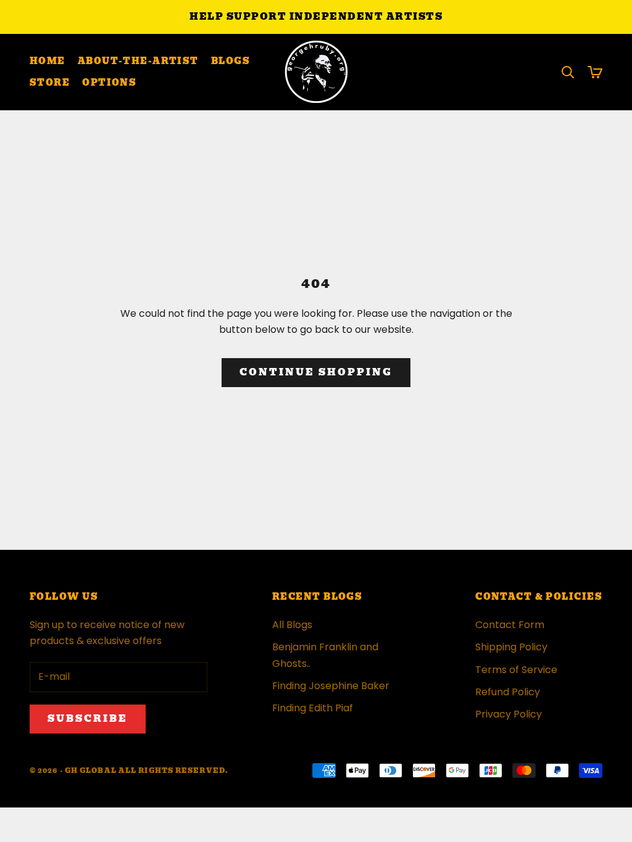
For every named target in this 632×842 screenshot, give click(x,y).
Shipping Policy (511, 647)
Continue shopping (316, 372)
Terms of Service (516, 670)
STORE (50, 82)
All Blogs (292, 625)
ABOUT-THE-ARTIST (138, 61)
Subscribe (88, 718)
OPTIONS (109, 82)
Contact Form (509, 625)
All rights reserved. (173, 770)
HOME (47, 61)
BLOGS (230, 61)
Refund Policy (507, 692)
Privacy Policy (508, 714)
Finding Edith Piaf (312, 708)
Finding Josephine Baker (330, 686)
